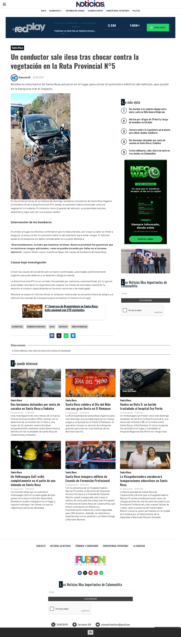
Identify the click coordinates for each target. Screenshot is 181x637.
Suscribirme (145, 300)
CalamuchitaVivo (95, 11)
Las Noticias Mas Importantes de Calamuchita (144, 284)
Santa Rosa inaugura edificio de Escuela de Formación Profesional (87, 478)
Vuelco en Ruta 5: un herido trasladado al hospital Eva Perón (141, 406)
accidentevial (17, 326)
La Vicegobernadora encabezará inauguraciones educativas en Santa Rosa (143, 480)
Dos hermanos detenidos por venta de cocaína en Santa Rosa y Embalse (35, 406)
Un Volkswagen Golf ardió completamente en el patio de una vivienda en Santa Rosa (33, 480)
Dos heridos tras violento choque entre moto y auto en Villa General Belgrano (148, 110)
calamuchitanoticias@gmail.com (115, 624)
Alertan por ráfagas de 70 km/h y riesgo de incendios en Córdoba (148, 121)
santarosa (63, 326)
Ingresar (140, 546)
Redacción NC (24, 77)
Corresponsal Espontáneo (117, 11)
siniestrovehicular (79, 326)
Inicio (43, 11)
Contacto (41, 546)
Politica (136, 11)
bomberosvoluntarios (36, 326)
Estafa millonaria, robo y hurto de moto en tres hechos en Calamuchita (42, 350)
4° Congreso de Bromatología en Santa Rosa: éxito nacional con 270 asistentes (71, 308)
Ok (90, 632)
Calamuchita (55, 11)
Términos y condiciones (86, 546)
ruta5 (52, 326)
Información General (75, 11)
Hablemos (160, 27)
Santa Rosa (17, 47)
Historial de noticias (60, 546)
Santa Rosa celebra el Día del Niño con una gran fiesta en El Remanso (88, 406)
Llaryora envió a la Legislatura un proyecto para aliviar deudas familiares (149, 131)
